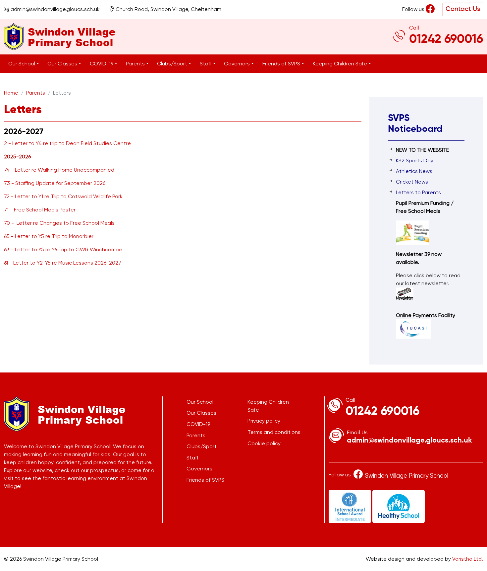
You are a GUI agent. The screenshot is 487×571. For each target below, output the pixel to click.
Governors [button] (237, 63)
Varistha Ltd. (467, 559)
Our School (200, 402)
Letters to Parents (418, 192)
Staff (192, 457)
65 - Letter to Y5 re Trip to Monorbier (48, 236)
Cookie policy (264, 443)
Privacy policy (263, 421)
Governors (199, 468)
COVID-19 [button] (102, 63)
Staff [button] (206, 63)
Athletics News (414, 171)
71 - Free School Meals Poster (40, 209)
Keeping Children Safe (268, 406)
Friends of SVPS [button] (281, 63)
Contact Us (463, 9)
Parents (35, 93)
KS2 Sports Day (414, 160)
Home (11, 93)
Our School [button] (22, 63)
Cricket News (412, 182)
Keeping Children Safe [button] (340, 63)
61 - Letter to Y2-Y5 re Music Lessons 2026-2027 (62, 263)
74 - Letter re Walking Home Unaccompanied (59, 170)
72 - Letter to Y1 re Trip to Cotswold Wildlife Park (63, 196)
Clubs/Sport (202, 446)
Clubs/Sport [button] (173, 63)
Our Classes (201, 413)
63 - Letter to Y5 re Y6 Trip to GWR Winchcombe (63, 249)
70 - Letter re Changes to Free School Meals (59, 223)
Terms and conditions (273, 432)
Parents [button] (136, 63)
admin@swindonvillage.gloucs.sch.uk (54, 9)
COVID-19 (198, 424)
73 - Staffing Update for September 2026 (54, 183)
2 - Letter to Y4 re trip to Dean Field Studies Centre (67, 143)
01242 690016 (446, 39)
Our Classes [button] (63, 63)
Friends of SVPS (205, 480)
